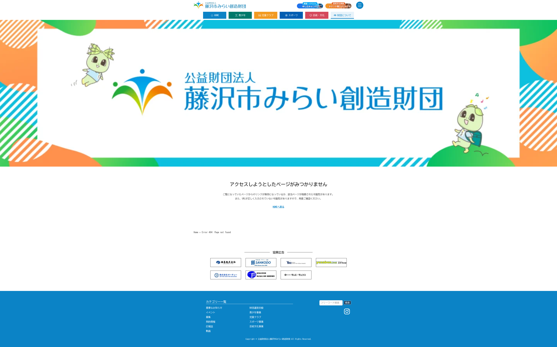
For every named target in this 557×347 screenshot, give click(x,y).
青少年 (242, 15)
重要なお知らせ (214, 308)
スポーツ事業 (256, 322)
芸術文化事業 (256, 326)
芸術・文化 (318, 15)
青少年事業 (255, 312)
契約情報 (210, 322)
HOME (216, 15)
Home (196, 232)
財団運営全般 (256, 308)
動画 (208, 331)
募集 (208, 317)
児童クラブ (267, 15)
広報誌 (209, 326)
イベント (210, 312)
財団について (344, 15)
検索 (347, 303)
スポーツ (293, 15)
